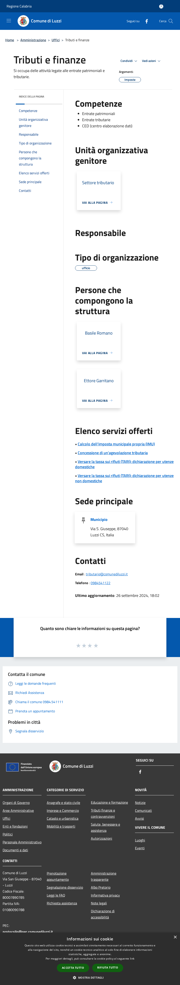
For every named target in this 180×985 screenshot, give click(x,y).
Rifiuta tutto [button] (107, 967)
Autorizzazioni (101, 838)
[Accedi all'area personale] (161, 6)
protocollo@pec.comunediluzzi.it (28, 931)
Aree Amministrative (18, 810)
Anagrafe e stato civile (63, 802)
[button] (90, 977)
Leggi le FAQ (56, 895)
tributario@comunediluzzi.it (107, 574)
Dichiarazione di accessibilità (103, 914)
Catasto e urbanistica (62, 818)
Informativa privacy (105, 895)
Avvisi (139, 818)
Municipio (99, 519)
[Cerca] (170, 21)
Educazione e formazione (109, 802)
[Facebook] (144, 21)
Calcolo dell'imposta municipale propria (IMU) (116, 444)
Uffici (56, 40)
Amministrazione (33, 40)
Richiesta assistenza (62, 903)
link (132, 958)
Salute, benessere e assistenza (105, 827)
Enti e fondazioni (15, 826)
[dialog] (90, 959)
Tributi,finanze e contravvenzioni (103, 813)
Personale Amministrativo (22, 842)
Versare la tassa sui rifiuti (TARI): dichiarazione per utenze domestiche (124, 464)
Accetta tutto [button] (73, 968)
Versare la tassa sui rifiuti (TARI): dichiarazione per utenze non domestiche (124, 478)
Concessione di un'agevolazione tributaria (113, 453)
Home (9, 40)
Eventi (140, 848)
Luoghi (140, 840)
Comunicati (143, 810)
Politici (8, 834)
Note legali (99, 903)
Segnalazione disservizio (65, 887)
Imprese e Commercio (63, 810)
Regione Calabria (19, 6)
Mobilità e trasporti (61, 826)
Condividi (127, 60)
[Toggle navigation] (8, 20)
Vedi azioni (149, 60)
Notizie (140, 802)
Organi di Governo (16, 802)
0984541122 (100, 582)
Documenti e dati (15, 850)
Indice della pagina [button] (31, 96)
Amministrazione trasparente (103, 876)
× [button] (175, 937)
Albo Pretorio (100, 887)
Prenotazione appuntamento (58, 876)
